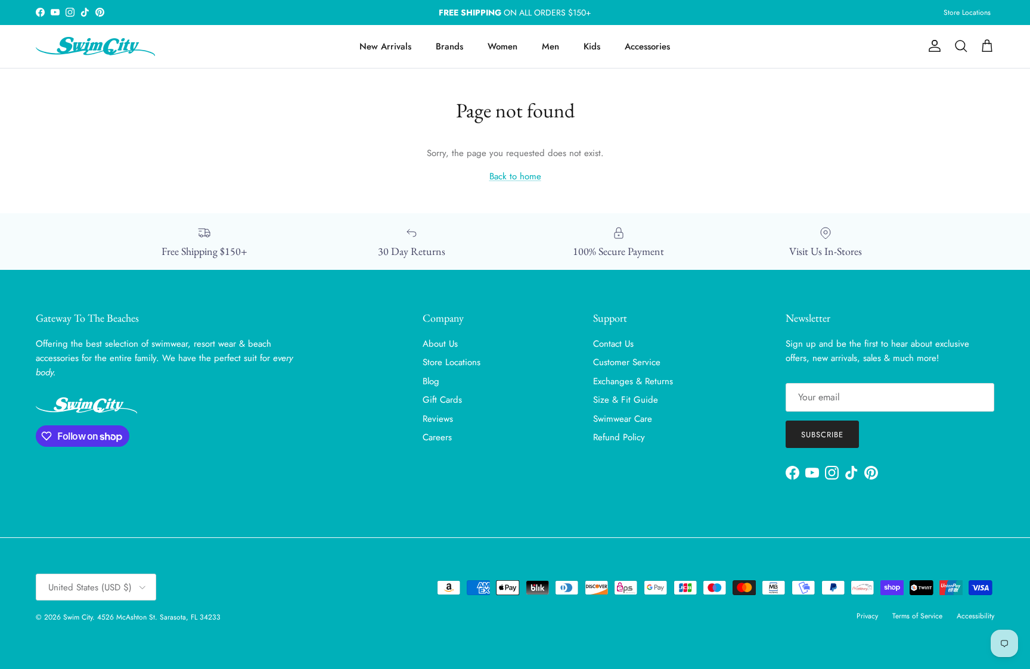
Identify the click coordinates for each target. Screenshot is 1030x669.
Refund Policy (619, 437)
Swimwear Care (622, 418)
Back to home (515, 176)
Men (550, 46)
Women (502, 46)
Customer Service (626, 362)
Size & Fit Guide (625, 399)
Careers (437, 437)
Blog (431, 381)
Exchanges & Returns (633, 381)
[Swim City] (95, 46)
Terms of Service (917, 616)
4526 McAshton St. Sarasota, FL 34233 (159, 617)
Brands (449, 46)
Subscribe (822, 434)
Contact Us (613, 343)
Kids (592, 46)
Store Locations (967, 12)
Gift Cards (442, 399)
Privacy (867, 616)
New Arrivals (385, 46)
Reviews (438, 418)
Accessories (647, 46)
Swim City (77, 617)
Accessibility (975, 616)
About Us (440, 343)
